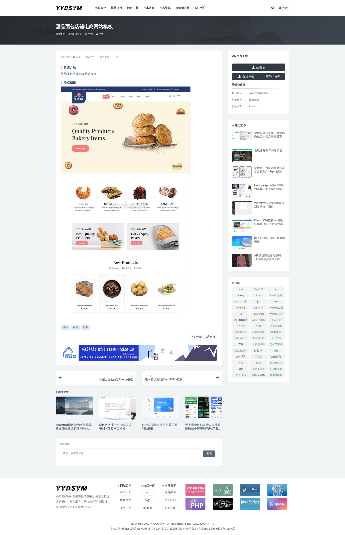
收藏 (198, 337)
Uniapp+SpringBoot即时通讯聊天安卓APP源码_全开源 (269, 189)
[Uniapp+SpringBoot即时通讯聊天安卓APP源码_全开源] (242, 191)
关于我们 (170, 500)
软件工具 (133, 8)
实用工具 (125, 508)
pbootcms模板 (240, 302)
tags (147, 500)
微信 (276, 350)
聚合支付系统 (259, 370)
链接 (212, 337)
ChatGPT (258, 289)
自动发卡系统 (276, 370)
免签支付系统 (241, 333)
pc (258, 301)
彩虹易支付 (241, 350)
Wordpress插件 (241, 321)
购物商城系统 (276, 376)
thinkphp (241, 307)
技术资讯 (165, 8)
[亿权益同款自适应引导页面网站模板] (160, 407)
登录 (285, 8)
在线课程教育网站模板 (268, 150)
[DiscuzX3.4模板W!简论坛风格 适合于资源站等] (242, 228)
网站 (240, 369)
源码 (258, 363)
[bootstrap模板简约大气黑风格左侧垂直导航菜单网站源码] (74, 406)
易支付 (258, 356)
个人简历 (241, 326)
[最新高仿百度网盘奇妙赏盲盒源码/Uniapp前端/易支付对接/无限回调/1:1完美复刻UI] (242, 172)
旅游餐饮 (60, 34)
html (258, 295)
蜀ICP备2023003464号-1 (200, 524)
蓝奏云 (260, 67)
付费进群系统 (276, 327)
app (241, 289)
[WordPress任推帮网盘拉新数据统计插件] (242, 208)
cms (276, 289)
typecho (258, 307)
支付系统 (241, 356)
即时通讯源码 (241, 339)
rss (148, 492)
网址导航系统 (276, 364)
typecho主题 (276, 307)
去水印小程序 (259, 339)
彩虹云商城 (276, 344)
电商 (75, 327)
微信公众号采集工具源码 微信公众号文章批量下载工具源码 (269, 137)
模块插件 (116, 8)
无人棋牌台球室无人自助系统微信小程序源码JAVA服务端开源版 (203, 429)
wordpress (258, 314)
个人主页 (276, 320)
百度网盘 (248, 76)
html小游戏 (276, 295)
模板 (85, 327)
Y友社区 (199, 8)
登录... (66, 453)
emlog (241, 295)
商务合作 (170, 508)
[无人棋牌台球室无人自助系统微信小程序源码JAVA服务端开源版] (203, 407)
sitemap (148, 508)
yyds (273, 76)
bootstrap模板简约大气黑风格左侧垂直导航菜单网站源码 (74, 429)
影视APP (258, 350)
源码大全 (100, 8)
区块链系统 (259, 332)
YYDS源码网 (157, 524)
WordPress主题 (276, 315)
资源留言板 (182, 8)
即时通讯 (276, 332)
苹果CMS (241, 375)
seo (276, 301)
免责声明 (170, 492)
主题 (258, 326)
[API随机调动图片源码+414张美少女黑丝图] (242, 264)
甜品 (65, 327)
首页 (78, 57)
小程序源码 (259, 344)
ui (241, 314)
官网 (240, 344)
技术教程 (149, 8)
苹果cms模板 (258, 375)
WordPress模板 (258, 321)
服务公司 (276, 356)
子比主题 (276, 338)
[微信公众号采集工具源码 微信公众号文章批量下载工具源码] (242, 135)
